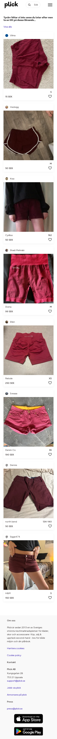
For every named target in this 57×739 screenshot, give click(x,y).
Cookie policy (14, 655)
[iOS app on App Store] (28, 718)
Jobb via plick (14, 687)
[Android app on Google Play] (28, 731)
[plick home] (11, 4)
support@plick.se (16, 680)
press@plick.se (15, 708)
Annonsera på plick (17, 694)
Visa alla (8, 26)
